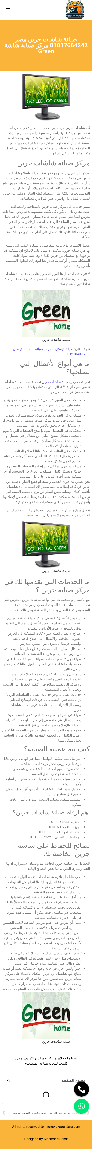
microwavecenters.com (62, 1127)
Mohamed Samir (56, 1139)
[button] (8, 9)
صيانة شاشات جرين (56, 382)
